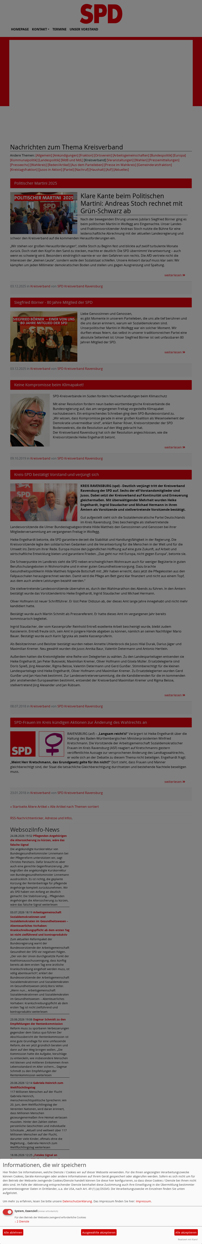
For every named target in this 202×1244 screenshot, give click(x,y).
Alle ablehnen (13, 1232)
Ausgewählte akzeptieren (99, 1232)
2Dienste (22, 1221)
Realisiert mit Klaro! (188, 1239)
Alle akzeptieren (186, 1232)
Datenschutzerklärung (77, 1201)
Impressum (143, 1201)
